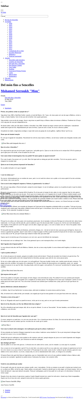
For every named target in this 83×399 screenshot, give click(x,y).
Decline (4, 204)
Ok (1, 204)
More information (5, 206)
